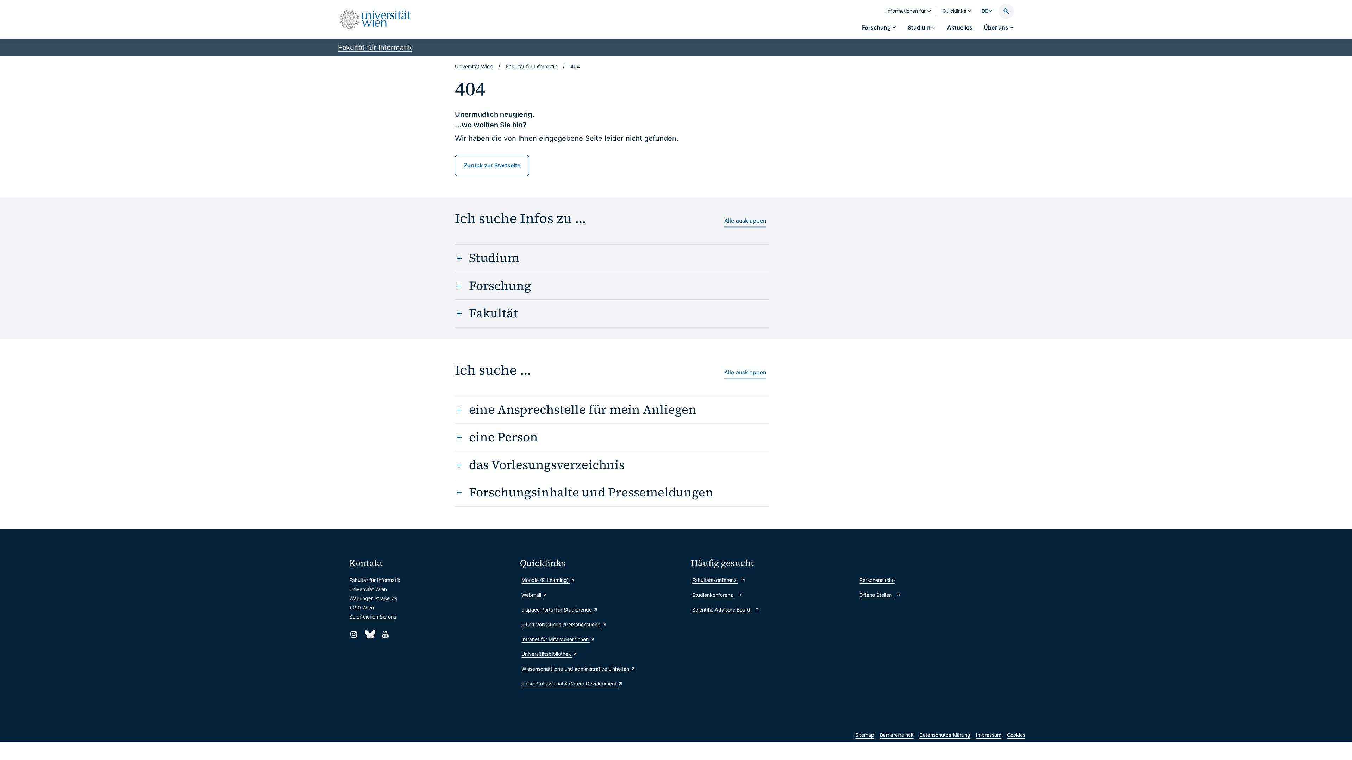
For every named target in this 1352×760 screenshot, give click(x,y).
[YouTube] (385, 634)
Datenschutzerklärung (944, 735)
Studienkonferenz (713, 595)
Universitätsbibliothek (546, 654)
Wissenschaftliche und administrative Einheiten (576, 669)
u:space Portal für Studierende (557, 610)
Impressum (988, 735)
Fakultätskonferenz (715, 580)
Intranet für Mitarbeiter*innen (555, 639)
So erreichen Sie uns (372, 617)
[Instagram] (353, 634)
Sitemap (864, 735)
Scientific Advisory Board (722, 610)
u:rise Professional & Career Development (569, 683)
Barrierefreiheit (897, 735)
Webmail (532, 595)
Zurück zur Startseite (492, 165)
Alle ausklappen (745, 220)
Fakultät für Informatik (375, 47)
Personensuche (877, 580)
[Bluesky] (369, 634)
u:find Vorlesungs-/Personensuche (561, 624)
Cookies (1016, 735)
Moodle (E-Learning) (545, 580)
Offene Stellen (876, 595)
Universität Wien (474, 66)
